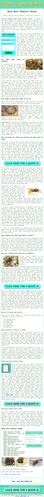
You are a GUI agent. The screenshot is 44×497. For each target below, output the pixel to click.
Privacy (41, 486)
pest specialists (24, 365)
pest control (39, 391)
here (38, 425)
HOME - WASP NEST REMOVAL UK (22, 481)
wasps (20, 23)
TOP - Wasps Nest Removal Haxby (10, 474)
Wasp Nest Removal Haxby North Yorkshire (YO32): (17, 18)
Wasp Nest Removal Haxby (11, 429)
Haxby (28, 291)
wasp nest (40, 38)
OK (28, 496)
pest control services (8, 399)
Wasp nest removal (6, 291)
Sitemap (2, 486)
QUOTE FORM (9, 394)
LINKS (27, 8)
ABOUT (30, 8)
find (6, 411)
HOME (23, 8)
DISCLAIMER (40, 8)
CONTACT (34, 8)
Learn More (23, 496)
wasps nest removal (7, 304)
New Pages (6, 486)
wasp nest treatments (35, 381)
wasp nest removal (19, 379)
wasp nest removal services (20, 300)
